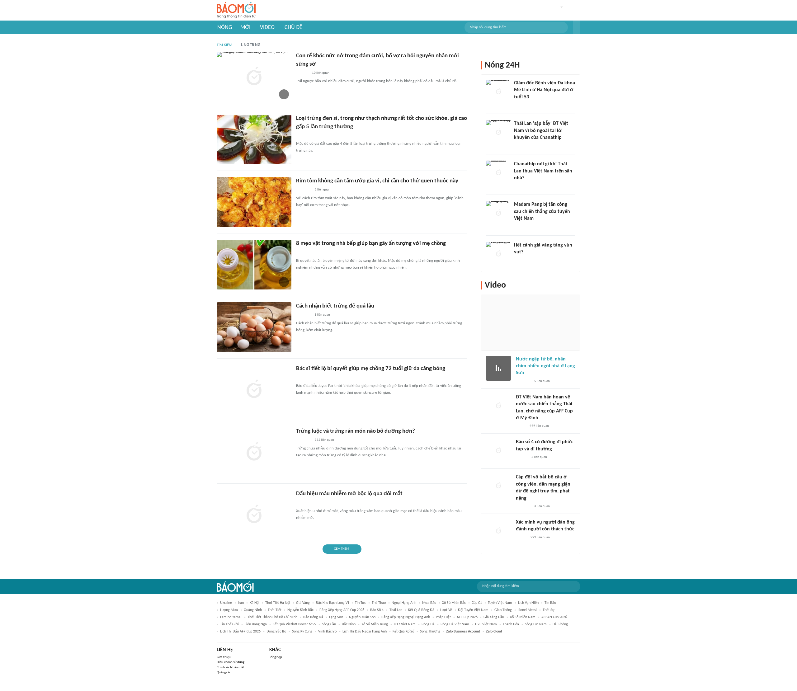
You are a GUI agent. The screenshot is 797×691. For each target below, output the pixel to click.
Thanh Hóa (511, 624)
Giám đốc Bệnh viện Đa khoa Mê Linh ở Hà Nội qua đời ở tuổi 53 (544, 90)
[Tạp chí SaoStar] (520, 227)
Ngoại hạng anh (404, 603)
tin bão (550, 603)
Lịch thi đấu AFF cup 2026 (240, 631)
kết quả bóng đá (421, 610)
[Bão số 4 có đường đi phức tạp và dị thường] (498, 451)
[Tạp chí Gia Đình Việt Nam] (303, 440)
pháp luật (443, 617)
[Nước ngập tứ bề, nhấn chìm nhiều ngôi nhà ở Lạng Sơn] (498, 368)
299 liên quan (540, 537)
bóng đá (428, 624)
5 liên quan (542, 381)
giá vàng (303, 603)
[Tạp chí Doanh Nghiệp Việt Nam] (301, 136)
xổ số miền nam (522, 617)
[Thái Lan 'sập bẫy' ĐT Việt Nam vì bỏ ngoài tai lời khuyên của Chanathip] (498, 132)
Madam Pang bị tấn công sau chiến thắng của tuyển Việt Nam (542, 211)
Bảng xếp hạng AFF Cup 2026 (341, 610)
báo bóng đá (313, 617)
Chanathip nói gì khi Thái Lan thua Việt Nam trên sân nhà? (543, 171)
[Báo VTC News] (303, 315)
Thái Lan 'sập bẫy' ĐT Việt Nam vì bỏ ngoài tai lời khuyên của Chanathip (541, 130)
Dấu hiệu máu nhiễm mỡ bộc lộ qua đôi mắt (349, 494)
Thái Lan (395, 610)
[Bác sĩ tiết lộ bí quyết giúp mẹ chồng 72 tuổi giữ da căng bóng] (254, 390)
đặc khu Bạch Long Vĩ (332, 603)
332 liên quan (324, 440)
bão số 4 (377, 610)
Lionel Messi (527, 610)
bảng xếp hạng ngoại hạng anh (405, 617)
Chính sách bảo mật (230, 667)
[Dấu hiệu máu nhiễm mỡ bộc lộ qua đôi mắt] (254, 515)
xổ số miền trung (374, 624)
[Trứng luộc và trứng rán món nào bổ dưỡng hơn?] (254, 452)
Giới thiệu (224, 657)
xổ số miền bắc (454, 603)
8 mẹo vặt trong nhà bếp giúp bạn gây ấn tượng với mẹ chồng (371, 244)
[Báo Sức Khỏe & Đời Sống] (521, 537)
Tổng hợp (275, 657)
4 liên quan (542, 506)
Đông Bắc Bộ (276, 631)
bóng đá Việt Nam (455, 624)
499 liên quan (539, 426)
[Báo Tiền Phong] (520, 186)
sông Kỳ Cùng (302, 631)
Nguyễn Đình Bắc (300, 610)
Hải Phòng (560, 624)
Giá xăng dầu (493, 617)
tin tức (360, 603)
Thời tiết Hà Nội (277, 603)
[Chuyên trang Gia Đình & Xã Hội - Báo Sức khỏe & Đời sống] (302, 73)
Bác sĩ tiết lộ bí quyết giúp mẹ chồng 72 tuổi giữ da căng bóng (370, 369)
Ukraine (226, 603)
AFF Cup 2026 (467, 617)
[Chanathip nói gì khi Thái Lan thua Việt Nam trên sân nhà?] (498, 173)
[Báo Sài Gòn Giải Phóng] (522, 457)
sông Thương (430, 631)
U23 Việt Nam (486, 624)
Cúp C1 (477, 603)
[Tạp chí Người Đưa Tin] (521, 426)
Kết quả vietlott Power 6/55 (294, 624)
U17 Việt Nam (405, 624)
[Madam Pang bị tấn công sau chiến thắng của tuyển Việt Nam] (498, 213)
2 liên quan (539, 457)
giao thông (503, 610)
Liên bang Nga (256, 624)
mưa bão (429, 603)
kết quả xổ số (403, 631)
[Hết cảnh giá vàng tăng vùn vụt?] (498, 254)
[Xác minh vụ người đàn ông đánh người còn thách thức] (498, 531)
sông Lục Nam (536, 624)
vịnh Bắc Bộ (327, 631)
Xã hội (254, 603)
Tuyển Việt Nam (500, 603)
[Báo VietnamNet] (301, 503)
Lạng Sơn (336, 617)
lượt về (446, 610)
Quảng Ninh (253, 610)
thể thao (379, 603)
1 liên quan (322, 189)
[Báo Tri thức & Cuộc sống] (303, 190)
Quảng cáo (224, 672)
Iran (241, 603)
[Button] (576, 27)
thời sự (548, 610)
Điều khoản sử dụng (230, 662)
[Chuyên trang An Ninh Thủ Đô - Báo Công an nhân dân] (517, 146)
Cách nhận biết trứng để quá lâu (335, 306)
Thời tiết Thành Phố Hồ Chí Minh (272, 617)
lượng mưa (229, 610)
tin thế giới (229, 624)
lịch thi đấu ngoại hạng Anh (364, 631)
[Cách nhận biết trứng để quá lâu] (254, 327)
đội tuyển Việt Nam (473, 610)
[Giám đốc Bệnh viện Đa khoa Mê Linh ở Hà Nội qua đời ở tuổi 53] (498, 92)
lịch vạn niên (528, 603)
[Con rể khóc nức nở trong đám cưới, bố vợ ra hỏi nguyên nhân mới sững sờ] (254, 77)
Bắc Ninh (349, 624)
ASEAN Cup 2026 (554, 617)
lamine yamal (231, 617)
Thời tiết (274, 610)
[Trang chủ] (236, 10)
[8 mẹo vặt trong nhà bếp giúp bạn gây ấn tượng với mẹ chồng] (254, 264)
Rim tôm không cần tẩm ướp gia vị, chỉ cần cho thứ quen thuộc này (377, 181)
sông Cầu (329, 624)
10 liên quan (320, 73)
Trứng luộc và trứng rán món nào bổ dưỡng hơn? (355, 431)
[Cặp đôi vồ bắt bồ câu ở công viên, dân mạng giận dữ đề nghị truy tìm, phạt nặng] (498, 486)
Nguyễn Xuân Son (362, 617)
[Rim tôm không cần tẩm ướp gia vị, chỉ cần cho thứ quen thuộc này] (254, 202)
